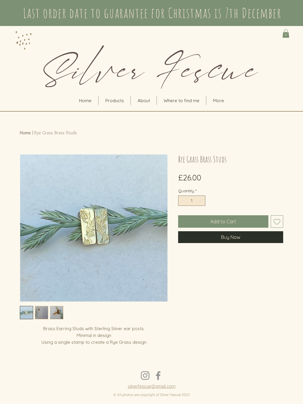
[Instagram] (145, 375)
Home (25, 133)
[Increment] (201, 201)
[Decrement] (182, 201)
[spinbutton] (192, 201)
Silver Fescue (151, 70)
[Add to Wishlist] (277, 221)
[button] (285, 33)
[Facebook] (158, 375)
